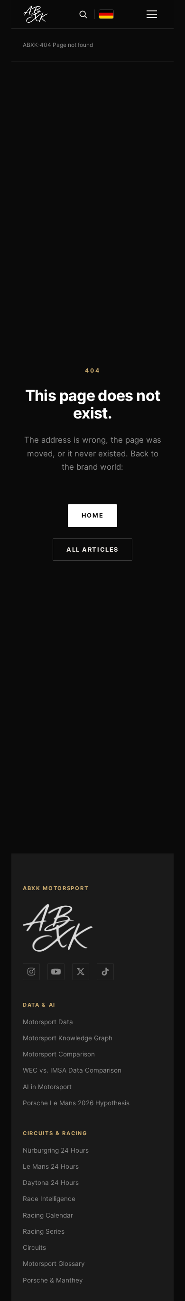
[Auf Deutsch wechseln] (106, 14)
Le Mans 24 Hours (51, 1166)
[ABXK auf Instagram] (31, 971)
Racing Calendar (48, 1215)
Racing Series (44, 1231)
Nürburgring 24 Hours (56, 1150)
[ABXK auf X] (80, 971)
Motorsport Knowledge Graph (67, 1038)
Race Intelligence (49, 1198)
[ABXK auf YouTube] (56, 971)
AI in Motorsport (47, 1087)
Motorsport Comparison (59, 1054)
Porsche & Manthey (53, 1280)
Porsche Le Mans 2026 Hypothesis (76, 1103)
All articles (92, 549)
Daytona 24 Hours (51, 1182)
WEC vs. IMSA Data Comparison (72, 1070)
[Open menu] (151, 14)
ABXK (30, 44)
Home (92, 515)
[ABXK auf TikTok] (105, 971)
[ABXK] (35, 14)
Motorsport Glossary (54, 1263)
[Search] (83, 14)
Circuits (34, 1247)
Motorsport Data (48, 1022)
